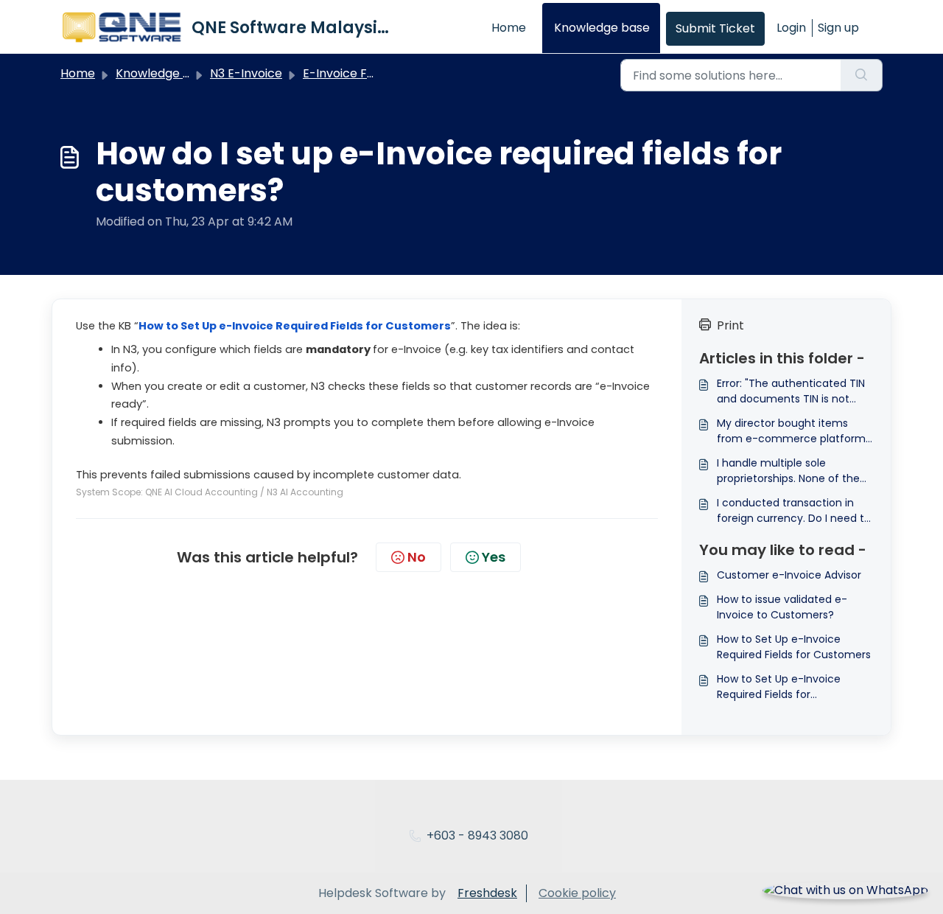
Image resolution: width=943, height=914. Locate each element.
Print (730, 325)
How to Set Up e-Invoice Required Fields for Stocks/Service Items (779, 686)
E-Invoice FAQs (346, 73)
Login (791, 27)
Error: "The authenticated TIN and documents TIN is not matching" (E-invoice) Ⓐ (791, 391)
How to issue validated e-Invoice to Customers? (782, 607)
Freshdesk (487, 893)
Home (508, 27)
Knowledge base (602, 27)
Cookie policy (577, 893)
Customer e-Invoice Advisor (789, 575)
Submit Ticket (715, 28)
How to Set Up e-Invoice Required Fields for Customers (794, 647)
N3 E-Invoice (246, 73)
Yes (493, 557)
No (416, 557)
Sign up (838, 27)
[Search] (862, 75)
